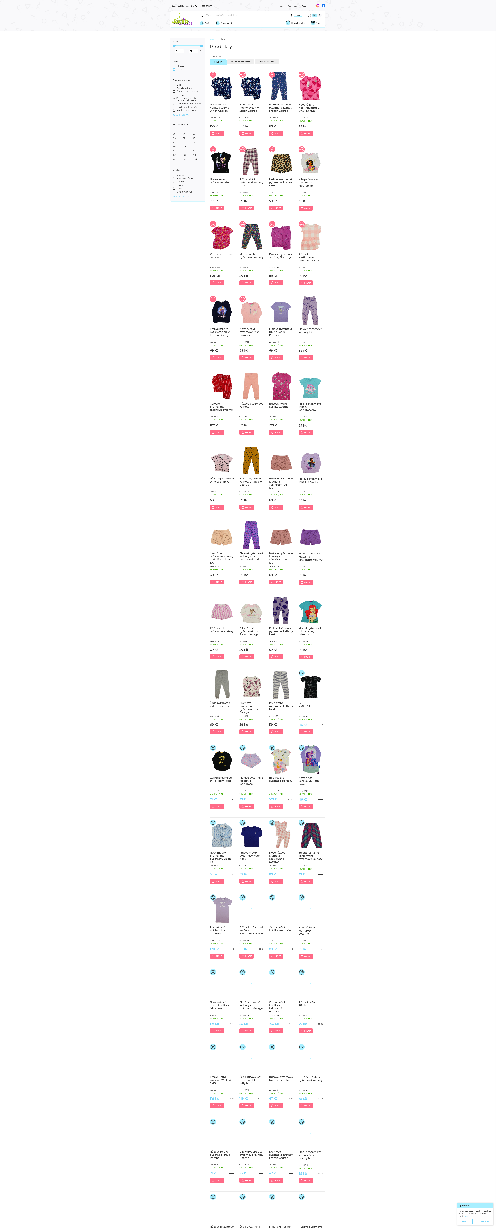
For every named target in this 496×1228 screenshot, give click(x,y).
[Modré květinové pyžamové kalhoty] (251, 235)
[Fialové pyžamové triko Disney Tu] (311, 460)
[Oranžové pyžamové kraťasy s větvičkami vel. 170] (222, 534)
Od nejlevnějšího (240, 61)
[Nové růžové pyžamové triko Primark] (251, 310)
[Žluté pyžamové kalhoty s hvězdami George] (251, 983)
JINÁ (195, 159)
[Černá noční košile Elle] (311, 684)
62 (194, 129)
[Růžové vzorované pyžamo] (222, 235)
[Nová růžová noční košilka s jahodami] (222, 983)
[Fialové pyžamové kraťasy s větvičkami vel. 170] (311, 534)
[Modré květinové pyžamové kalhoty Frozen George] (281, 85)
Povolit (465, 1221)
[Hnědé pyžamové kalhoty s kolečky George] (251, 460)
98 (194, 138)
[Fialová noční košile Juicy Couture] (222, 908)
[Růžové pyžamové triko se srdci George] (311, 1208)
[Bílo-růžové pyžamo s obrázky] (281, 759)
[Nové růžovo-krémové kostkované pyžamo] (281, 834)
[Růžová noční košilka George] (281, 385)
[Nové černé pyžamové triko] (222, 160)
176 (174, 159)
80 (194, 134)
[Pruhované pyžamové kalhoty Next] (281, 684)
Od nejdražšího (267, 61)
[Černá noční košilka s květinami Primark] (281, 983)
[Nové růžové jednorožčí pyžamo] (311, 908)
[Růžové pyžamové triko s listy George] (222, 1208)
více (466, 1216)
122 (174, 146)
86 (174, 138)
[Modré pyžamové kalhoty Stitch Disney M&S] (311, 1133)
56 (184, 129)
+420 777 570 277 (204, 6)
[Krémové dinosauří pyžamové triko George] (251, 684)
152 (194, 151)
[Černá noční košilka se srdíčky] (281, 908)
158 (174, 155)
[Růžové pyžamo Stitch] (311, 983)
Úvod (212, 39)
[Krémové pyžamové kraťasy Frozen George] (281, 1133)
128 (184, 146)
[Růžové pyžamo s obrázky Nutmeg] (281, 235)
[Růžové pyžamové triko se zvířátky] (281, 1058)
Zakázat (485, 1221)
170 (194, 155)
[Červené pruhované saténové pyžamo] (222, 385)
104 (174, 142)
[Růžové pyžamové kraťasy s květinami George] (251, 908)
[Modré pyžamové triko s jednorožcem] (311, 385)
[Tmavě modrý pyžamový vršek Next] (251, 834)
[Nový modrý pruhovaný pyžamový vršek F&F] (222, 834)
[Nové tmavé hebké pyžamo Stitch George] (222, 85)
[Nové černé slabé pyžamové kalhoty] (311, 1058)
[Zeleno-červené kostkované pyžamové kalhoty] (311, 834)
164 (184, 155)
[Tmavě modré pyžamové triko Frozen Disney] (222, 310)
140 (174, 151)
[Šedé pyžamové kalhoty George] (222, 684)
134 (194, 146)
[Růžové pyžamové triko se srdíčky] (222, 460)
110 (184, 142)
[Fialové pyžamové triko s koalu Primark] (281, 310)
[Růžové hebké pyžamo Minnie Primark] (222, 1133)
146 (184, 151)
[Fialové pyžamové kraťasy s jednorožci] (251, 759)
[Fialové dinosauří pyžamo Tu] (281, 1208)
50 (174, 129)
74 (184, 134)
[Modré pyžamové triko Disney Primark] (311, 609)
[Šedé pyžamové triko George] (251, 1208)
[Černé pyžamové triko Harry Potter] (222, 759)
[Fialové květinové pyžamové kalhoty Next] (281, 609)
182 (184, 159)
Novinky (218, 62)
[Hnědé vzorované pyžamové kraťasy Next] (281, 160)
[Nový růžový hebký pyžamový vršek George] (311, 86)
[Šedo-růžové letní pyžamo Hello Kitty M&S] (251, 1058)
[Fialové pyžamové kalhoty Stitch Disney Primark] (251, 534)
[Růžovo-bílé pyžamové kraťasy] (222, 609)
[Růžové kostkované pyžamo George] (311, 235)
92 (184, 138)
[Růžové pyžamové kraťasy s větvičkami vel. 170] (281, 460)
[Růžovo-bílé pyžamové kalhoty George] (251, 160)
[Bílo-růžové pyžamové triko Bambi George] (251, 609)
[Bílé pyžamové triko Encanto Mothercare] (311, 160)
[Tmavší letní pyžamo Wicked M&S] (222, 1058)
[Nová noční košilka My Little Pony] (311, 759)
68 (174, 134)
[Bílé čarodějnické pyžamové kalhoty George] (251, 1133)
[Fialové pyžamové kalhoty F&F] (311, 310)
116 (194, 142)
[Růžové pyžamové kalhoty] (251, 385)
